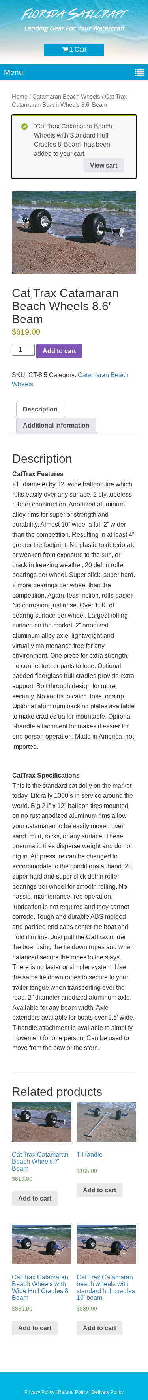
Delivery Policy (108, 1392)
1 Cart (77, 49)
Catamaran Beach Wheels (66, 96)
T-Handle (90, 1154)
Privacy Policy (39, 1392)
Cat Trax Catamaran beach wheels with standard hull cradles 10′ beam (106, 1287)
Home (20, 96)
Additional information (56, 425)
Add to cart (59, 351)
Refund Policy (73, 1392)
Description (40, 409)
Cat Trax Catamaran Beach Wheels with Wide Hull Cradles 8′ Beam (40, 1287)
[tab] (40, 410)
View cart (103, 165)
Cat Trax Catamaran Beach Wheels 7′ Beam (40, 1161)
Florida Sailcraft (74, 14)
